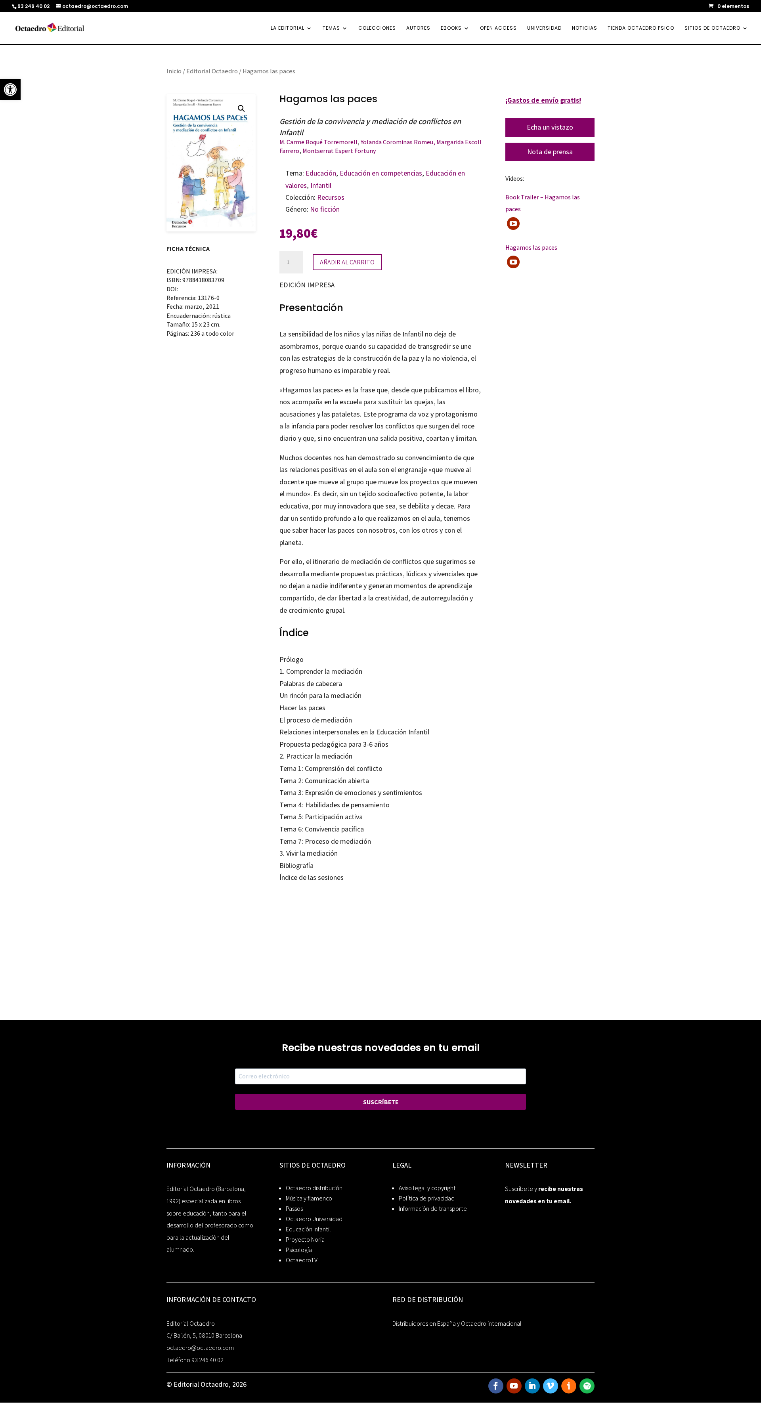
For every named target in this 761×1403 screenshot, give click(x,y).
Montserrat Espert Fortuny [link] (339, 151)
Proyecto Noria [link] (305, 1239)
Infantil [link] (320, 185)
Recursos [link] (330, 197)
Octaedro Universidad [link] (314, 1219)
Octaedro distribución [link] (314, 1188)
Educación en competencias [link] (381, 173)
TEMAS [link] (331, 28)
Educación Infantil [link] (308, 1229)
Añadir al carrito (347, 262)
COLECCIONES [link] (377, 28)
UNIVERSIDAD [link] (544, 28)
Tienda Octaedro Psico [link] (641, 28)
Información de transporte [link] (433, 1208)
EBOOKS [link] (451, 28)
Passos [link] (294, 1208)
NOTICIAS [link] (584, 28)
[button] (241, 108)
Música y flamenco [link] (309, 1198)
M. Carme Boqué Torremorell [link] (318, 142)
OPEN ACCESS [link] (498, 28)
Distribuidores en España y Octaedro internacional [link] (457, 1323)
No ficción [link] (325, 209)
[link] (10, 89)
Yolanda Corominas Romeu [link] (397, 142)
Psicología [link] (299, 1250)
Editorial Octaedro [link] (212, 71)
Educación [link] (321, 173)
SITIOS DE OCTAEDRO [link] (712, 28)
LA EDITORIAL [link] (287, 28)
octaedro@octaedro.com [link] (200, 1348)
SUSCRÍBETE (380, 1102)
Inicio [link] (174, 71)
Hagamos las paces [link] (531, 247)
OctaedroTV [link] (301, 1260)
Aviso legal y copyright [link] (427, 1188)
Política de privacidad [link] (427, 1198)
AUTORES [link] (418, 28)
